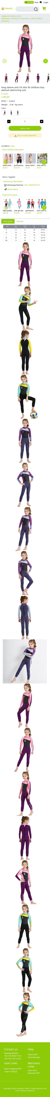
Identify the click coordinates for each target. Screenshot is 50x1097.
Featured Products (10, 195)
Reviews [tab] (20, 221)
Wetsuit (15, 18)
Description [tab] (8, 221)
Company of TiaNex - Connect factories (29, 1088)
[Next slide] (45, 61)
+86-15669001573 (32, 185)
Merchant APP (34, 1073)
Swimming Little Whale (12, 181)
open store (32, 1070)
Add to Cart (25, 128)
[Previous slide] (4, 61)
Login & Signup (10, 1071)
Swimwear (25, 18)
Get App (30, 2)
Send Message (34, 1057)
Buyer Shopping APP (12, 1068)
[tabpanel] (25, 632)
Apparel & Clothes (9, 16)
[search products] (35, 9)
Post (36, 2)
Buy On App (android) (26, 135)
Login (45, 2)
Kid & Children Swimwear (13, 149)
